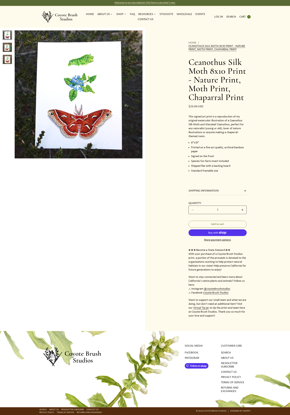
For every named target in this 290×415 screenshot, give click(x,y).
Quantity (195, 203)
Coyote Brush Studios (216, 292)
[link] (217, 47)
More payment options (217, 239)
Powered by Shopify (240, 411)
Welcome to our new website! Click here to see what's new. (145, 2)
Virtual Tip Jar (201, 308)
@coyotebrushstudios (217, 288)
